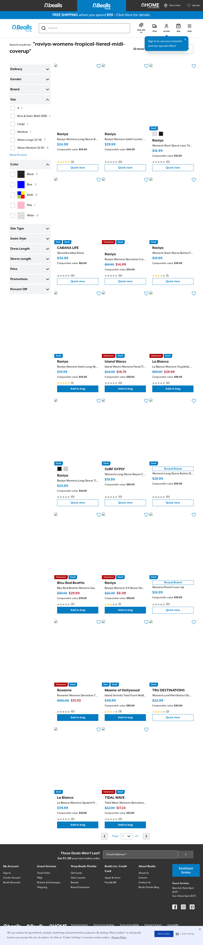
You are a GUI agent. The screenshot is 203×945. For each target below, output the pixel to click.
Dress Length (20, 249)
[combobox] (84, 28)
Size (13, 99)
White (32, 215)
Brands (75, 882)
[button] (185, 934)
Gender (15, 79)
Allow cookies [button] (164, 934)
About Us (144, 873)
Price (13, 269)
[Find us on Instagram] (183, 907)
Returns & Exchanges (49, 882)
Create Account (11, 877)
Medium (24, 132)
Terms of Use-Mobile (129, 925)
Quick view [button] (84, 168)
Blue (31, 184)
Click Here (124, 15)
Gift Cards (76, 873)
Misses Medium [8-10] (32, 147)
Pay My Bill (110, 882)
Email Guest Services (186, 870)
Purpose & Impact (153, 925)
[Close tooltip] (185, 39)
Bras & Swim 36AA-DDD (33, 116)
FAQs (40, 877)
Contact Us (145, 882)
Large (22, 124)
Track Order (43, 873)
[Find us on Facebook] (174, 907)
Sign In (7, 873)
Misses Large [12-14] (31, 140)
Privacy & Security (79, 925)
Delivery (16, 69)
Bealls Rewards (11, 882)
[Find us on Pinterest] (192, 907)
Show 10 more (18, 155)
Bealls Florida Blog (149, 887)
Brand (14, 89)
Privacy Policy (119, 937)
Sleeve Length (20, 259)
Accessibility (173, 925)
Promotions (19, 279)
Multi (32, 195)
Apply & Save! (112, 877)
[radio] (154, 133)
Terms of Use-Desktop (103, 925)
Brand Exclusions (80, 887)
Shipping (42, 887)
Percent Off (18, 289)
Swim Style (18, 239)
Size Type (17, 228)
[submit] (185, 854)
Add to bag (84, 389)
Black (32, 174)
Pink (31, 205)
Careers (143, 877)
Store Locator (78, 877)
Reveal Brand (173, 468)
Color (14, 164)
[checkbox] (12, 108)
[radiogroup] (157, 133)
